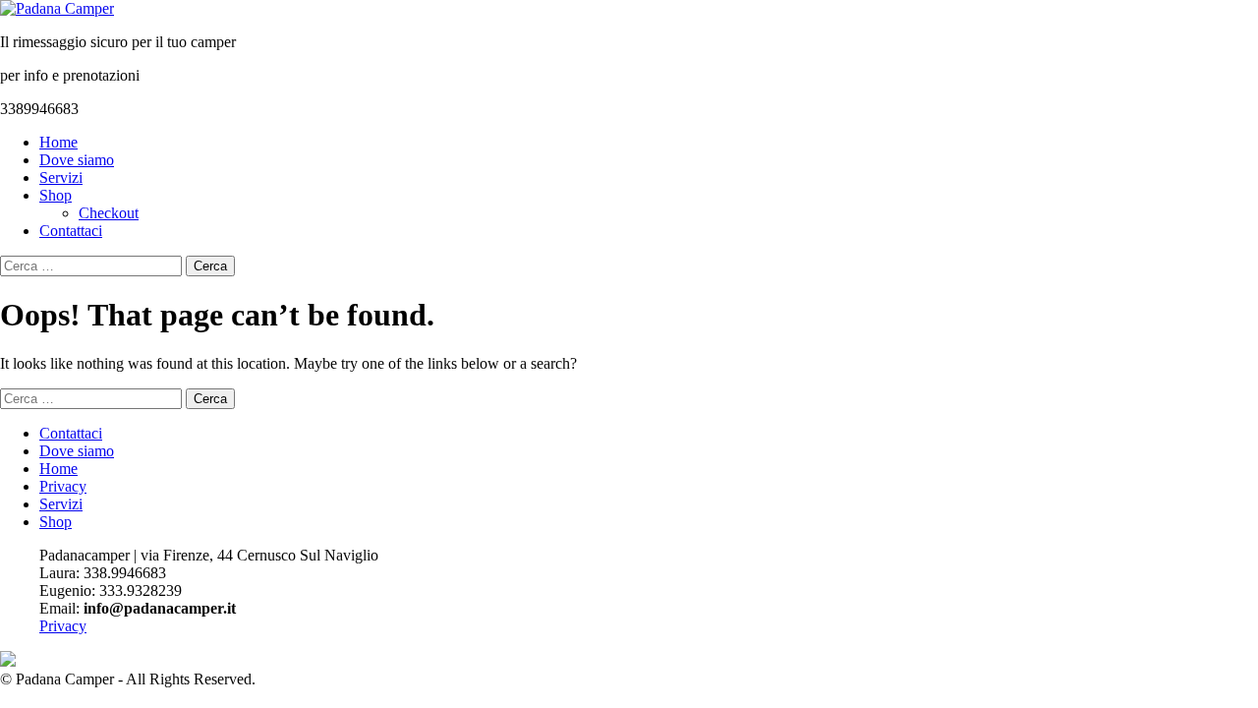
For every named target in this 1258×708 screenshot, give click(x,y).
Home (58, 142)
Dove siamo (76, 159)
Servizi (61, 177)
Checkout (109, 213)
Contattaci (70, 230)
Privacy (62, 486)
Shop (55, 195)
